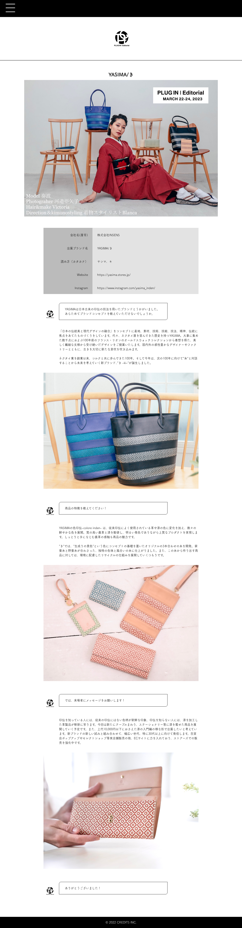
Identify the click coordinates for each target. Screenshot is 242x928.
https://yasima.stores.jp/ (114, 274)
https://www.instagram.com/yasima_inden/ (126, 287)
